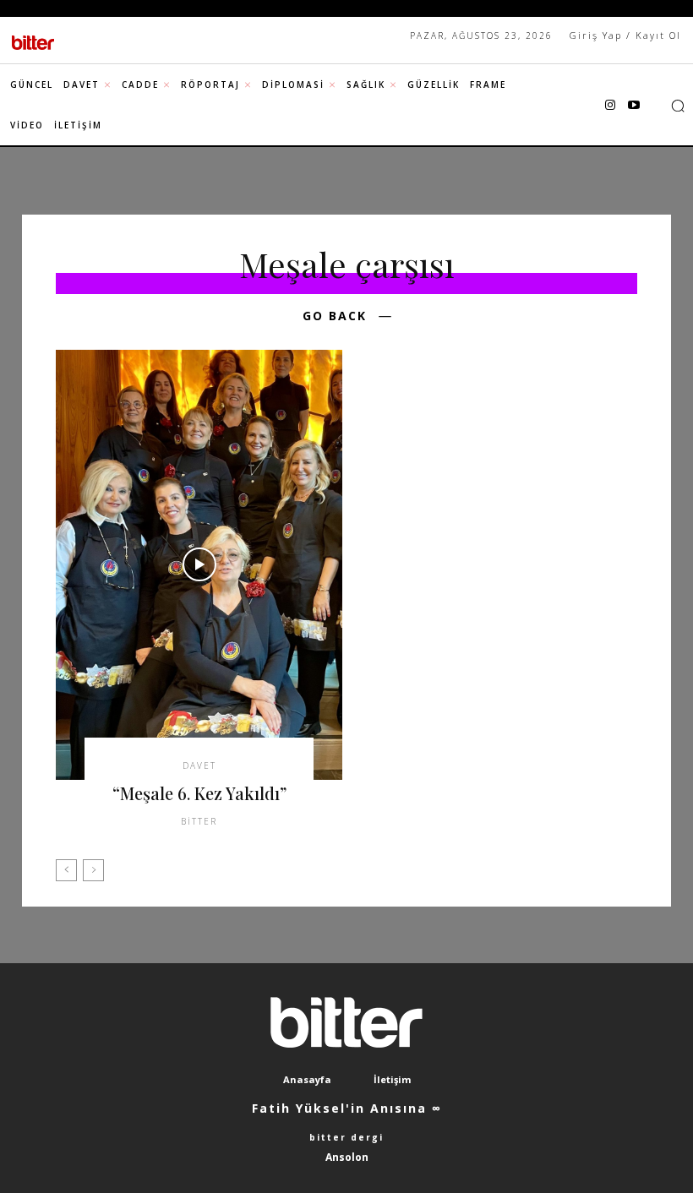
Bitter (199, 821)
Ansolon (346, 1157)
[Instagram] (610, 105)
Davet (199, 765)
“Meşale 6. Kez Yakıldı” (199, 793)
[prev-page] (66, 870)
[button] (678, 105)
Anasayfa (307, 1079)
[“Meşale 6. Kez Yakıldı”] (199, 565)
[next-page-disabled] (93, 870)
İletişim (392, 1079)
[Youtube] (634, 105)
